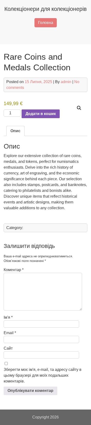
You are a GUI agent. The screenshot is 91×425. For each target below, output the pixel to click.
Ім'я (8, 317)
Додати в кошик (40, 114)
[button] (79, 108)
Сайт (8, 348)
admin (66, 82)
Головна (45, 23)
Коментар (14, 270)
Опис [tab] (15, 131)
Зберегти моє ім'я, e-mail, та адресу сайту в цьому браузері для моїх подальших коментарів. (43, 375)
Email (10, 333)
